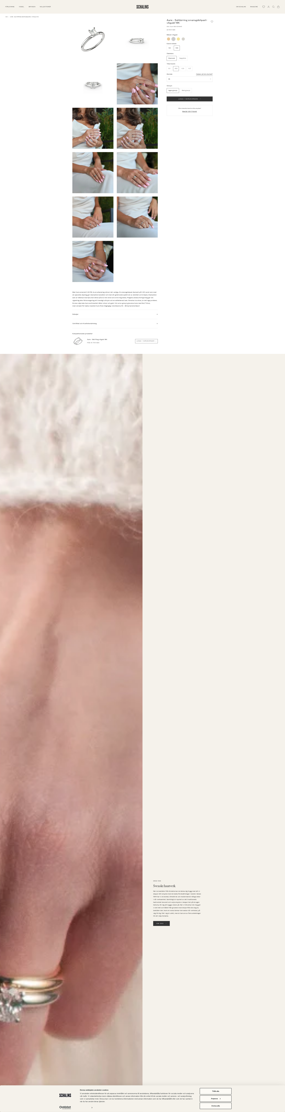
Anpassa (214, 1098)
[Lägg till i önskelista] (212, 21)
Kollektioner (45, 6)
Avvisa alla (215, 1106)
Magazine (254, 6)
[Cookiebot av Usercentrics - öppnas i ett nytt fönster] (65, 1107)
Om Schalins (241, 6)
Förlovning (9, 6)
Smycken (32, 6)
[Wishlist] (263, 7)
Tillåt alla (215, 1091)
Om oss (160, 923)
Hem (6, 16)
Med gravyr (186, 90)
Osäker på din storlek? (204, 74)
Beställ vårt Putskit (189, 111)
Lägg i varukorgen (188, 99)
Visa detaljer (85, 1108)
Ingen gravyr (172, 90)
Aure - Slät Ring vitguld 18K (97, 339)
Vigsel (21, 6)
